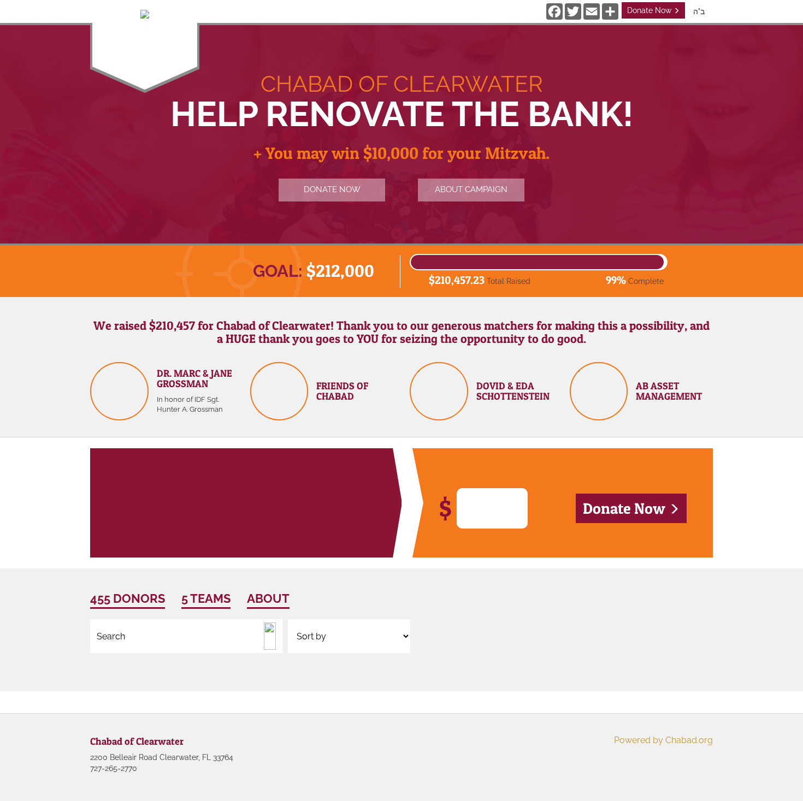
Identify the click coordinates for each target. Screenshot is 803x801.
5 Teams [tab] (206, 598)
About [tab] (268, 598)
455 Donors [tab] (127, 598)
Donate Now (650, 10)
